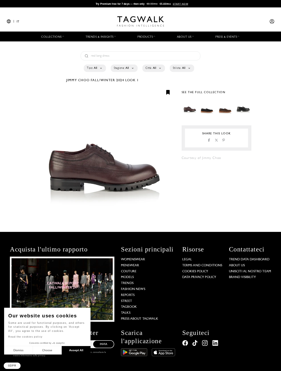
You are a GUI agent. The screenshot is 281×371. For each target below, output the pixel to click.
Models (127, 277)
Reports (128, 295)
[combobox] (94, 68)
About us (237, 265)
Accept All (76, 350)
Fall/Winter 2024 (107, 80)
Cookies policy (195, 271)
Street (126, 301)
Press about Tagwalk (139, 319)
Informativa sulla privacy (33, 356)
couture (128, 271)
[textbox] (94, 68)
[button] (12, 366)
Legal (187, 259)
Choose (47, 350)
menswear (130, 265)
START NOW (180, 3)
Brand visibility (242, 277)
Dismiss (18, 350)
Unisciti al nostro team (250, 271)
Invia (103, 344)
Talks (125, 313)
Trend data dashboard (249, 259)
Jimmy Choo (78, 80)
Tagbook (129, 307)
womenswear (133, 259)
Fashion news (133, 289)
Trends (127, 283)
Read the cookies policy (25, 336)
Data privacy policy (199, 277)
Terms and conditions (202, 265)
